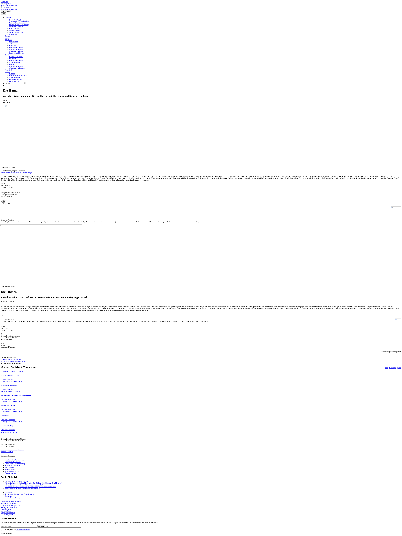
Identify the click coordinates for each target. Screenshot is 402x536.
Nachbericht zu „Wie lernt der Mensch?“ (18, 481)
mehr (386, 368)
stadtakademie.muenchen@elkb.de (12, 450)
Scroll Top (4, 2)
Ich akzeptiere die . (17, 530)
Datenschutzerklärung (12, 498)
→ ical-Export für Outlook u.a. (11, 359)
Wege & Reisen (14, 30)
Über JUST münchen (16, 57)
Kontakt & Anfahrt (7, 452)
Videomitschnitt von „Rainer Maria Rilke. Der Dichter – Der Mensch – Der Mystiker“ (33, 483)
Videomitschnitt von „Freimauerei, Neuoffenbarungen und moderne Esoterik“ (30, 487)
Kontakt (12, 64)
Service (7, 72)
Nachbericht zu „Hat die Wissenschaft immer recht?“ (22, 489)
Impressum (8, 496)
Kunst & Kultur (14, 28)
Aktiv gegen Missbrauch (17, 51)
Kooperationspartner (16, 47)
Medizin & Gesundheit (16, 27)
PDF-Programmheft (15, 79)
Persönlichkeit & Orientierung (19, 25)
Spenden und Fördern (16, 53)
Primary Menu (6, 11)
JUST (7, 55)
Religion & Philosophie (17, 23)
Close (3, 13)
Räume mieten (14, 81)
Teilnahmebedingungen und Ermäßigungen (19, 494)
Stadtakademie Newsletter (17, 75)
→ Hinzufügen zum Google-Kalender (13, 361)
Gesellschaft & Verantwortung (19, 21)
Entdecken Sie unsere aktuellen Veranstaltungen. (17, 173)
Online (7, 38)
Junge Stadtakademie (16, 32)
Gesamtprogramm (15, 19)
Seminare (8, 36)
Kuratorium (13, 45)
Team (11, 43)
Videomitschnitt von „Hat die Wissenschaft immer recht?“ (24, 485)
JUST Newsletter (15, 62)
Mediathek (8, 70)
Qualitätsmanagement (16, 49)
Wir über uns (13, 42)
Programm (8, 17)
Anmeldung (13, 34)
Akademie (8, 40)
